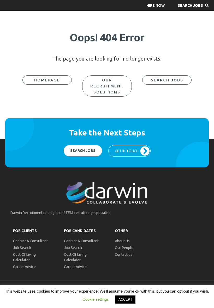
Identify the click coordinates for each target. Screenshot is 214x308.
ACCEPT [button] (125, 299)
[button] (155, 5)
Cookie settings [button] (95, 299)
